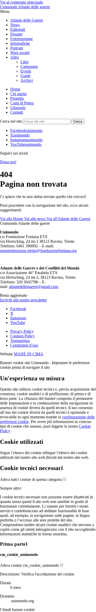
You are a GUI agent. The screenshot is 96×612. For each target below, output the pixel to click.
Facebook (18, 309)
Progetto (17, 98)
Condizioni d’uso (24, 345)
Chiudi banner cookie (17, 609)
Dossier (16, 34)
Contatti (16, 112)
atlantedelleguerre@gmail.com (33, 286)
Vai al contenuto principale (21, 2)
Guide (25, 76)
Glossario (18, 107)
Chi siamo (18, 94)
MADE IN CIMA (28, 354)
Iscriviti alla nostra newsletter (23, 300)
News (15, 25)
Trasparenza (20, 340)
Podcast (16, 48)
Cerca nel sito (11, 121)
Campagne (29, 66)
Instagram (18, 318)
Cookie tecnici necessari (31, 468)
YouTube (17, 322)
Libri (24, 62)
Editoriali (17, 29)
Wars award (19, 52)
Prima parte (14, 544)
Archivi (26, 80)
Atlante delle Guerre (26, 20)
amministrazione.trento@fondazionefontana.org (38, 250)
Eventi (25, 71)
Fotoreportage (21, 39)
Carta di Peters (22, 103)
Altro (14, 57)
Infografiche (20, 43)
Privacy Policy (22, 331)
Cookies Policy (22, 336)
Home (15, 89)
